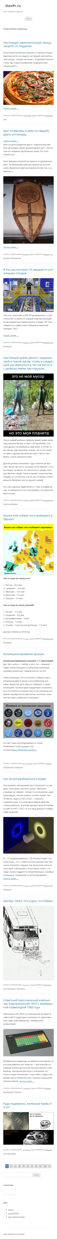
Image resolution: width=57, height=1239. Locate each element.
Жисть (49, 763)
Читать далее (11, 108)
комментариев (16, 1217)
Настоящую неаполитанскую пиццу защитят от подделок (27, 44)
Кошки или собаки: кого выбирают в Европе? (27, 517)
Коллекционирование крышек (23, 654)
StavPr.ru (13, 6)
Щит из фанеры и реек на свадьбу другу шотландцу (26, 132)
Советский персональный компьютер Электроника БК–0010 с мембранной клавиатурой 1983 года (28, 1003)
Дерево (46, 254)
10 (45, 1166)
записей (13, 1213)
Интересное (16, 258)
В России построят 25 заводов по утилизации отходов (28, 271)
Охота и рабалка (10, 504)
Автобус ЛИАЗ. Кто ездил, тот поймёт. (28, 901)
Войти (11, 1209)
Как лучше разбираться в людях (24, 779)
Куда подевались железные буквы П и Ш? (27, 1105)
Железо (48, 1088)
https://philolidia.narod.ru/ (23, 750)
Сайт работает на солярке (14, 1234)
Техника (18, 1092)
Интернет (7, 346)
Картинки (19, 767)
